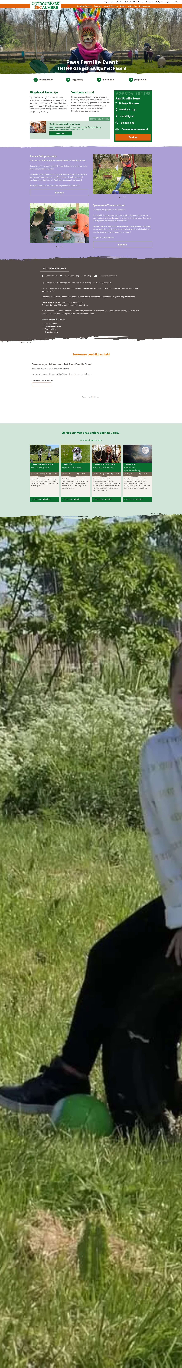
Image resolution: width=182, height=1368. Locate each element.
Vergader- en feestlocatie (113, 2)
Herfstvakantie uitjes (103, 467)
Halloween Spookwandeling (132, 469)
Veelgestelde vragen (163, 2)
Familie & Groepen (84, 6)
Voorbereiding (50, 329)
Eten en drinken (51, 323)
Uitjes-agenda (144, 6)
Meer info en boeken (41, 499)
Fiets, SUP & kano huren (134, 2)
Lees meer (60, 133)
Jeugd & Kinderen (111, 6)
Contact (176, 2)
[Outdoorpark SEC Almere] (46, 9)
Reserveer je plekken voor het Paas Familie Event (62, 364)
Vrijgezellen (132, 6)
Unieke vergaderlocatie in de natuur (65, 124)
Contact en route (51, 332)
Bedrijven (98, 6)
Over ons (149, 2)
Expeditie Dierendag (72, 467)
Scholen (123, 6)
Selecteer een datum (42, 380)
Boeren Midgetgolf (40, 467)
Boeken (133, 137)
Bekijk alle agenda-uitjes (92, 440)
